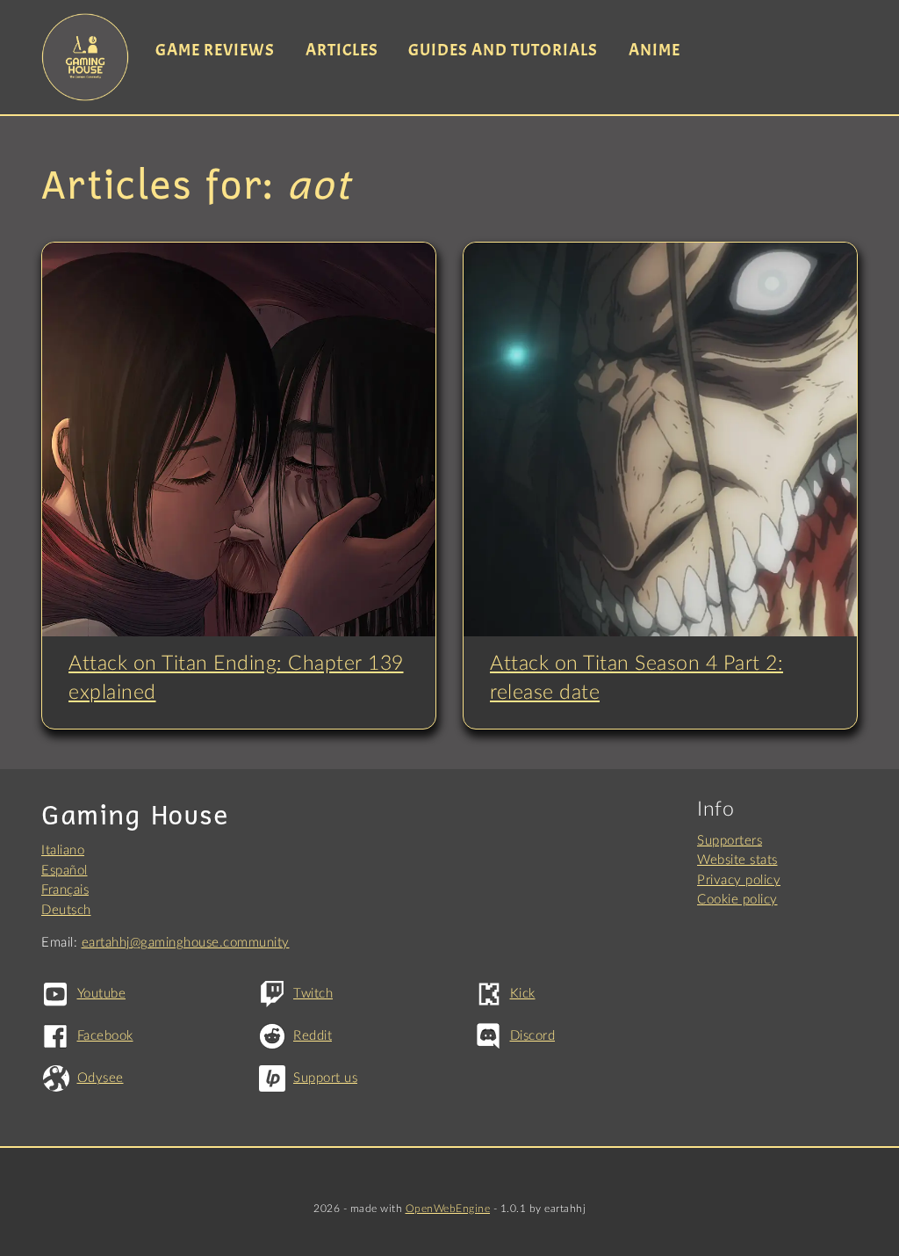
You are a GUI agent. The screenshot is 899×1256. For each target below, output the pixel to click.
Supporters (729, 840)
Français (65, 890)
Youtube (101, 993)
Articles (342, 50)
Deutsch (66, 910)
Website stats (737, 860)
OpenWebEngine (448, 1208)
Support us (325, 1078)
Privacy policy (738, 880)
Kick (523, 993)
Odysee (100, 1078)
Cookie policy (737, 899)
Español (64, 870)
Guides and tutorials (503, 50)
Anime (654, 50)
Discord (532, 1035)
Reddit (312, 1035)
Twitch (313, 993)
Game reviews (215, 50)
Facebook (105, 1035)
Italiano (62, 850)
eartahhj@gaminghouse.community (186, 942)
